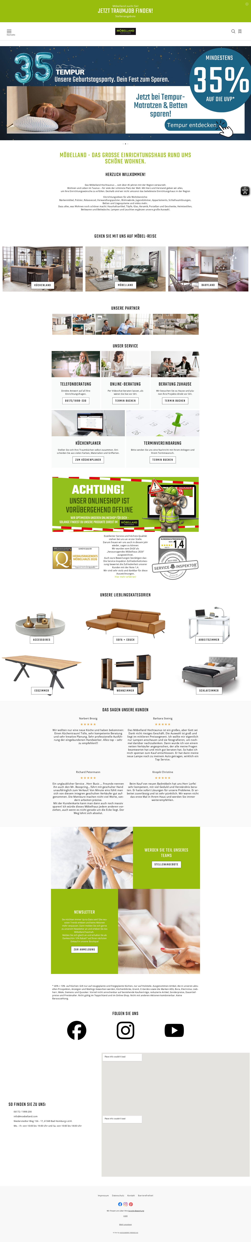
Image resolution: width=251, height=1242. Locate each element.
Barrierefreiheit (145, 1195)
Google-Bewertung (136, 1211)
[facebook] (120, 1205)
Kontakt (131, 1195)
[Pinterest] (131, 1205)
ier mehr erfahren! (126, 576)
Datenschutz (118, 1195)
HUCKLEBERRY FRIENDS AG (129, 1233)
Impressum (103, 1195)
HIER (125, 1216)
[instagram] (125, 1205)
